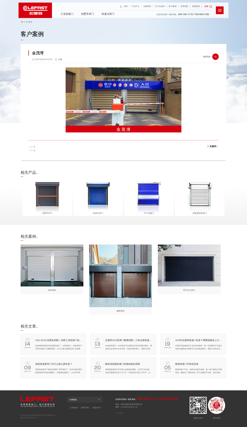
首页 (126, 6)
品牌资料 (147, 6)
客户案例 (173, 6)
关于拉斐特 (160, 6)
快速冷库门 (108, 13)
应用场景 (184, 6)
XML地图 (119, 413)
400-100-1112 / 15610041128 (193, 14)
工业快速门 (66, 13)
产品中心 (135, 6)
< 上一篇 (31, 147)
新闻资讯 (196, 6)
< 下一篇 (31, 150)
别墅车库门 (87, 13)
